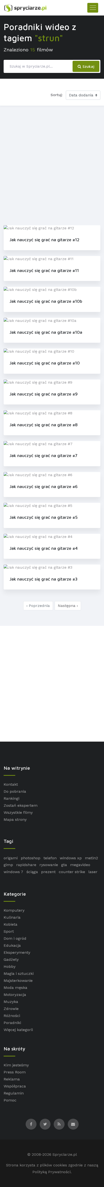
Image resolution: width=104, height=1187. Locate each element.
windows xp (71, 858)
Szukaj (87, 66)
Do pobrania (15, 791)
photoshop (30, 858)
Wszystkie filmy (18, 812)
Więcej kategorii (18, 1029)
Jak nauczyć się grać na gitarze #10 (44, 362)
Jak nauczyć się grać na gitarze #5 (43, 517)
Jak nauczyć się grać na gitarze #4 (43, 548)
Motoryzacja (15, 994)
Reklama (12, 1079)
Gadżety (11, 959)
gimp (8, 864)
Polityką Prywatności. (52, 1172)
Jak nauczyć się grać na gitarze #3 (43, 579)
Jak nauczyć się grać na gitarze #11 (44, 270)
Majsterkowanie (18, 980)
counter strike (72, 871)
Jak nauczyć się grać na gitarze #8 (43, 424)
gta (64, 864)
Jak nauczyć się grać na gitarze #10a (45, 332)
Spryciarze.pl (64, 1154)
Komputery (14, 910)
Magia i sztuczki (19, 973)
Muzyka (11, 1001)
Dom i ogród (15, 938)
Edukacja (12, 945)
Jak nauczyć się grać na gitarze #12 (44, 239)
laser (92, 871)
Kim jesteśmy (16, 1065)
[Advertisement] (52, 164)
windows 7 (13, 871)
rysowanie (48, 864)
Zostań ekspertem (20, 805)
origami (11, 858)
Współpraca (15, 1086)
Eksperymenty (17, 952)
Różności (12, 1015)
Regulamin (14, 1093)
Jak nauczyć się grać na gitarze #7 (43, 455)
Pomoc (10, 1100)
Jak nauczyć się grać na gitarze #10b (45, 301)
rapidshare (26, 864)
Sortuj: (57, 95)
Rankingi (11, 798)
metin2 (91, 858)
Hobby (9, 966)
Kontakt (11, 784)
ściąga (32, 871)
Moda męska (15, 987)
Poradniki (12, 1022)
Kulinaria (12, 917)
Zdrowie (11, 1008)
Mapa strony (15, 819)
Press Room (15, 1072)
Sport (9, 931)
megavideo (80, 864)
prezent (48, 871)
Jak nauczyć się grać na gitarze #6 (43, 486)
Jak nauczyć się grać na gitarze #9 (43, 393)
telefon (50, 858)
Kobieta (10, 924)
